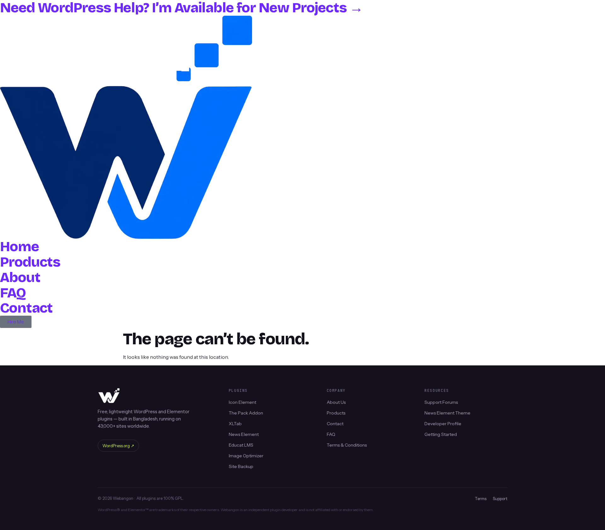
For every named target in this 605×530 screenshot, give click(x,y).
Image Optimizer (246, 456)
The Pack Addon (246, 413)
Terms (481, 498)
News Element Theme (447, 413)
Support (500, 498)
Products (30, 262)
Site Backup (241, 466)
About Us (336, 402)
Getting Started (440, 434)
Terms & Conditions (347, 445)
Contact (26, 308)
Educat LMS (241, 445)
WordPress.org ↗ (118, 445)
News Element (244, 434)
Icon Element (242, 402)
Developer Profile (442, 423)
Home (19, 246)
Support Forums (441, 402)
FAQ (13, 293)
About (20, 277)
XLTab (235, 423)
